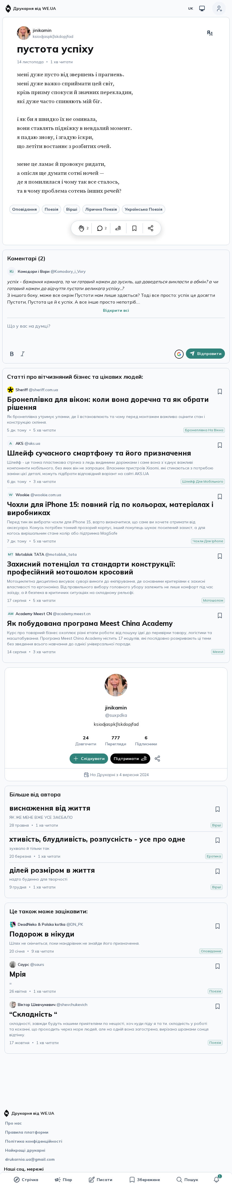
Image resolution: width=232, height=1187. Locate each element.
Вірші (71, 209)
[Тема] (202, 8)
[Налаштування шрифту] (210, 33)
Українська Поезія (143, 209)
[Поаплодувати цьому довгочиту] (81, 228)
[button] (216, 1180)
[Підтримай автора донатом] (118, 228)
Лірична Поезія (101, 209)
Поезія (51, 209)
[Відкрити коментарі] (100, 228)
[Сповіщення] (216, 1179)
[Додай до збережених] (134, 228)
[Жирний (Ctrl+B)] (12, 354)
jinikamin (116, 707)
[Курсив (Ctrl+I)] (22, 354)
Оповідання (24, 209)
